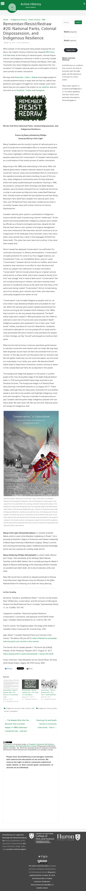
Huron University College (11, 846)
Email (70, 40)
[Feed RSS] (47, 856)
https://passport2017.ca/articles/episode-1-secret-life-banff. (28, 654)
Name (70, 32)
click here (65, 94)
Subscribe (71, 50)
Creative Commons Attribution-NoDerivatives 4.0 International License (29, 745)
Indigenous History (19, 19)
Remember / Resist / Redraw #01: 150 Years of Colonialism (30, 692)
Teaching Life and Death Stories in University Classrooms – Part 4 (46, 724)
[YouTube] (44, 856)
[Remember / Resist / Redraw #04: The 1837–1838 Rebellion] (49, 684)
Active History (31, 4)
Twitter (28, 90)
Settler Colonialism (11, 711)
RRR (43, 19)
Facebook (20, 90)
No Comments (23, 43)
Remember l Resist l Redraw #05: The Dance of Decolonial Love (10, 693)
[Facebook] (42, 856)
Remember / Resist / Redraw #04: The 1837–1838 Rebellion (48, 692)
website (45, 87)
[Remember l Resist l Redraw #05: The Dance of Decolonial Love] (11, 684)
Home (5, 19)
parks (55, 708)
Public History (34, 19)
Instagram (40, 90)
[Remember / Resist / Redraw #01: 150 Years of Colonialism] (30, 684)
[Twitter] (39, 856)
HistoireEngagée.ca (69, 100)
